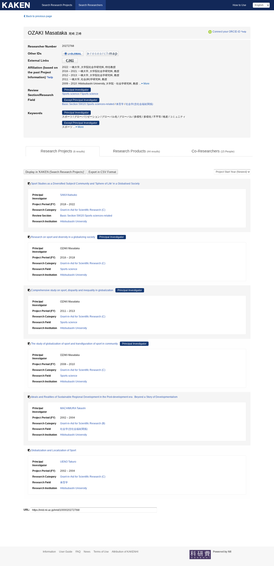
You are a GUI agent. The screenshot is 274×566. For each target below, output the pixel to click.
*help (243, 31)
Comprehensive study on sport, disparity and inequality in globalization (72, 290)
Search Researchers (91, 5)
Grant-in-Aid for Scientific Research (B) (82, 423)
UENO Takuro (68, 461)
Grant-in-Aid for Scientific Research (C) (82, 209)
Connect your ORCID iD (226, 31)
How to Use (239, 5)
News (87, 551)
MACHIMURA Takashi (73, 408)
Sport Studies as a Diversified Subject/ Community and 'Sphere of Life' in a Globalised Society (85, 183)
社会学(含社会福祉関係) (139, 104)
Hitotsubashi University (73, 221)
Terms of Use (101, 551)
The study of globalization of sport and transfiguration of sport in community (74, 343)
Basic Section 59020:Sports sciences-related (88, 104)
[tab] (63, 151)
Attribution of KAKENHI (125, 551)
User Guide (65, 551)
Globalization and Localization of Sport (53, 450)
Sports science (70, 93)
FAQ (78, 551)
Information (49, 551)
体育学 (120, 104)
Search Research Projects (57, 5)
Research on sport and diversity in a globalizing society (63, 237)
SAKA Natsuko (68, 194)
